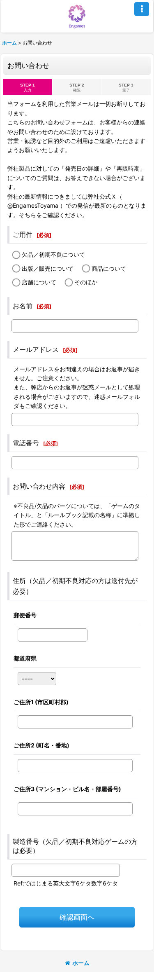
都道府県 (25, 658)
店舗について (39, 282)
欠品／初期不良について (53, 254)
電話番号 (26, 443)
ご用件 (22, 234)
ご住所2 (41, 745)
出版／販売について (48, 268)
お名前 (22, 306)
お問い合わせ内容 (39, 486)
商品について (109, 268)
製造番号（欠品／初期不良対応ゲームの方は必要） (75, 846)
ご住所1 (41, 701)
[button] (141, 9)
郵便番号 (25, 614)
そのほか (85, 282)
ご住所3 (67, 788)
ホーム (81, 962)
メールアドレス (36, 349)
